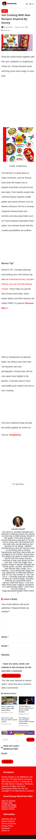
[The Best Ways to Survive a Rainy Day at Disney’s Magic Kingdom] (27, 700)
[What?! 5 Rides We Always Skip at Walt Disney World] (9, 700)
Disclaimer (5, 828)
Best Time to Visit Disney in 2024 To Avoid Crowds (9, 719)
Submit (7, 761)
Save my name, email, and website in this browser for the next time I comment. (16, 667)
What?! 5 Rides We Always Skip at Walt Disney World (7, 708)
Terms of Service (8, 823)
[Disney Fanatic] (9, 3)
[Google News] (18, 484)
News (4, 11)
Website (5, 655)
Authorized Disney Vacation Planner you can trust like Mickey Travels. (17, 284)
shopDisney (15, 435)
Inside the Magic (9, 805)
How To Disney (8, 801)
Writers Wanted (8, 821)
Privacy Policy (7, 826)
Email (5, 646)
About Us (5, 830)
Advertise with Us (8, 819)
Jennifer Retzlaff (8, 27)
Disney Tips (6, 803)
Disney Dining (7, 809)
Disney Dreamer (9, 807)
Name (5, 637)
